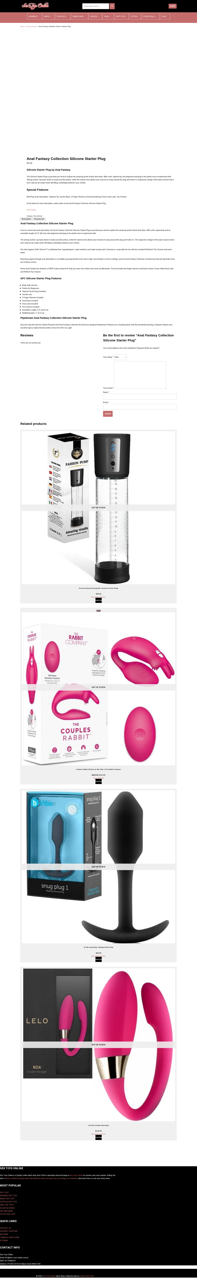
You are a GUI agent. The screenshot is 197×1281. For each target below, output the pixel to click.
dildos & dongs (18, 1178)
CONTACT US (5, 1228)
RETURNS (4, 1234)
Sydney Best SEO (87, 1276)
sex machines (72, 1178)
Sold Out (98, 600)
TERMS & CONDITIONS (9, 1237)
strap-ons (44, 1178)
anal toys (52, 1178)
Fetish (134, 16)
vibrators (7, 1178)
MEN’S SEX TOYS (7, 1199)
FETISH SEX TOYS (7, 1214)
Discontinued (31, 26)
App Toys (120, 16)
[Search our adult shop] (112, 6)
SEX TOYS (4, 1192)
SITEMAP (4, 1240)
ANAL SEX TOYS (6, 1205)
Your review (108, 388)
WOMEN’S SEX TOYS (8, 1195)
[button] (38, 16)
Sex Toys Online (49, 1276)
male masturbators (32, 1178)
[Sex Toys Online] (35, 6)
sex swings (61, 1178)
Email (106, 402)
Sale (164, 16)
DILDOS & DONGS (7, 1208)
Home (22, 26)
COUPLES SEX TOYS (8, 1202)
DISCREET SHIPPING (8, 1231)
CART (172, 6)
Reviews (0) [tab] (39, 219)
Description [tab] (26, 219)
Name (106, 392)
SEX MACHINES (6, 1211)
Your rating (108, 357)
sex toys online (76, 1175)
